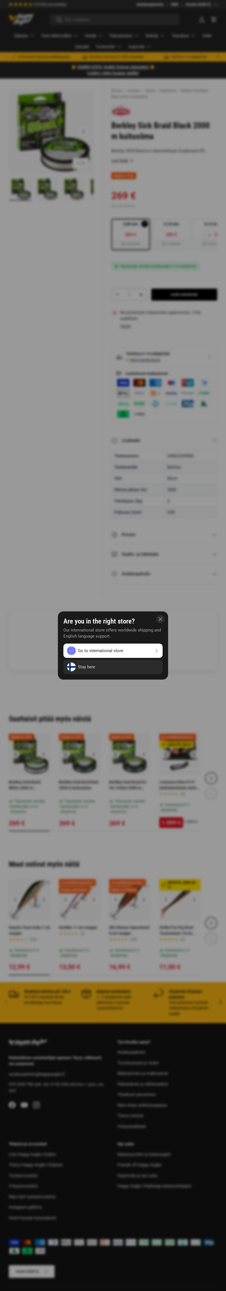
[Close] (160, 619)
